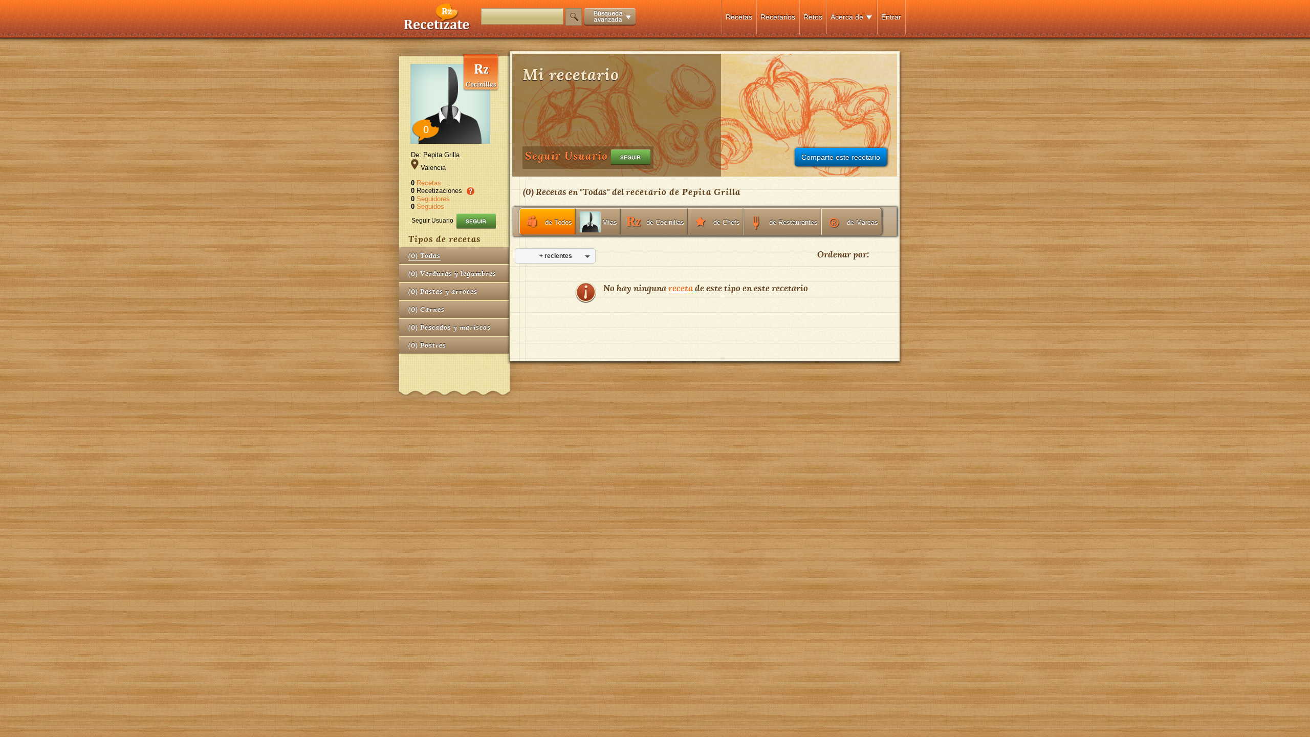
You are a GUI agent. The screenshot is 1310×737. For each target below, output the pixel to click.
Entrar (891, 17)
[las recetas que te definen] (437, 27)
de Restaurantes (793, 222)
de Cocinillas (665, 222)
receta (680, 288)
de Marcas (862, 222)
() (424, 255)
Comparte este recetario (840, 157)
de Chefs (726, 222)
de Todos (558, 222)
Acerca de (847, 17)
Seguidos (430, 206)
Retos (812, 17)
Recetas (739, 17)
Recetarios (777, 17)
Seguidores (433, 199)
